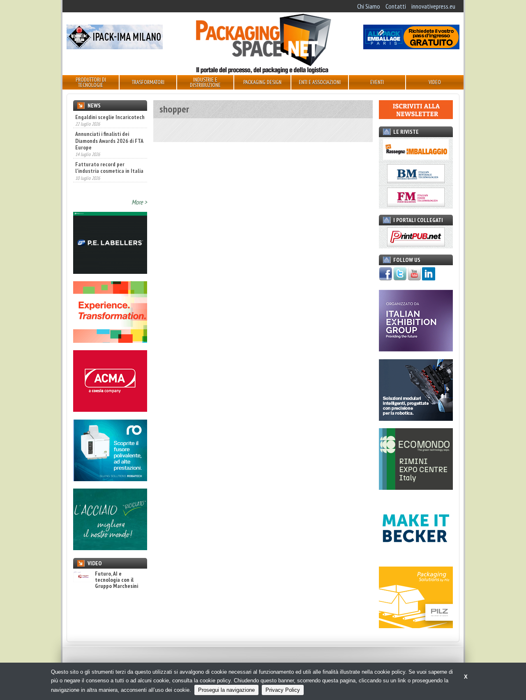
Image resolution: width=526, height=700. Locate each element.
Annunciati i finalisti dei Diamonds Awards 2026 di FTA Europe (109, 140)
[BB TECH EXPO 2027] (416, 349)
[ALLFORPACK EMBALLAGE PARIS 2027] (411, 47)
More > (139, 202)
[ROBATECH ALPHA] (110, 479)
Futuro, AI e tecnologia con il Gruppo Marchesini (116, 580)
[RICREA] (110, 548)
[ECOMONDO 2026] (416, 487)
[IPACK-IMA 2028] (115, 47)
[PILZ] (416, 626)
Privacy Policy (282, 690)
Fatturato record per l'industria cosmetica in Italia (109, 167)
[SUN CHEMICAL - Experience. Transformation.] (110, 340)
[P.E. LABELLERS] (110, 271)
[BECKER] (416, 557)
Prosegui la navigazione (226, 690)
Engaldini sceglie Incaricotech (110, 117)
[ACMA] (110, 409)
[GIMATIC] (416, 418)
